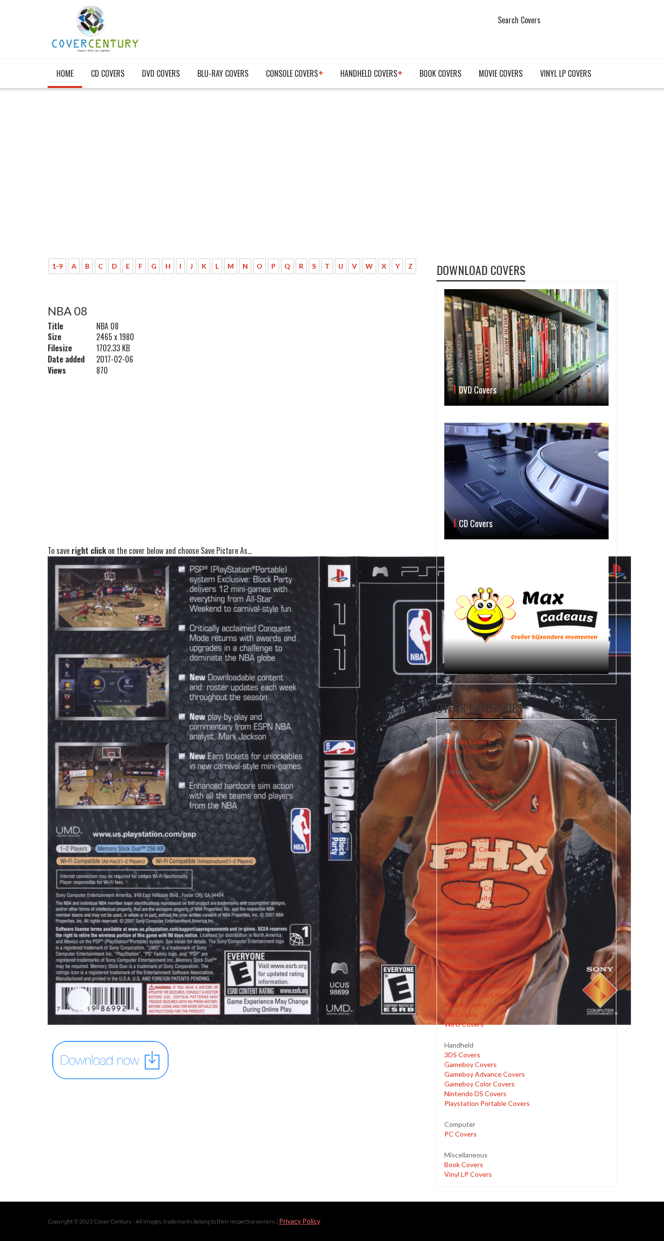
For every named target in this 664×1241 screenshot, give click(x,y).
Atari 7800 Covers (472, 810)
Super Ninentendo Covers (484, 985)
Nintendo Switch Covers (481, 898)
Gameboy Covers (470, 1064)
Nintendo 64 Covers (475, 888)
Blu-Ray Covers (222, 73)
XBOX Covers (465, 1004)
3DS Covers (462, 1055)
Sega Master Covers (475, 966)
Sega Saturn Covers (474, 975)
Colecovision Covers (475, 830)
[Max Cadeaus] (526, 614)
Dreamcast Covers (472, 839)
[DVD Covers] (526, 347)
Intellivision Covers (473, 868)
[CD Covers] (526, 481)
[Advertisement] (235, 178)
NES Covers (462, 878)
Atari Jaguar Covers (474, 820)
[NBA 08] (111, 1059)
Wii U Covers (464, 1024)
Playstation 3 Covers (475, 927)
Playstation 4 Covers (475, 936)
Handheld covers (368, 73)
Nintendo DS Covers (475, 1093)
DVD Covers (161, 73)
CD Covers (107, 73)
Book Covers (440, 73)
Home (64, 73)
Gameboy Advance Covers (484, 1074)
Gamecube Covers (472, 849)
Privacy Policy (299, 1221)
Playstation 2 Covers (475, 917)
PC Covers (460, 1134)
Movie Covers (501, 73)
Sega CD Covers (469, 956)
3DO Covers (463, 781)
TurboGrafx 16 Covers (478, 995)
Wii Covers (460, 1014)
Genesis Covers (468, 859)
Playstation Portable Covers (487, 1103)
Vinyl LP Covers (565, 73)
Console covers (292, 73)
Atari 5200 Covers (472, 800)
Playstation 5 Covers (475, 946)
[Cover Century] (96, 28)
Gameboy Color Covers (479, 1084)
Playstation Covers (473, 907)
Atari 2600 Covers (472, 791)
